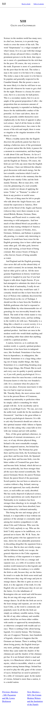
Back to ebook (26, 4)
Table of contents (38, 4)
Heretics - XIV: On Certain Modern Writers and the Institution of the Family (35, 698)
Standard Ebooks (4, 4)
